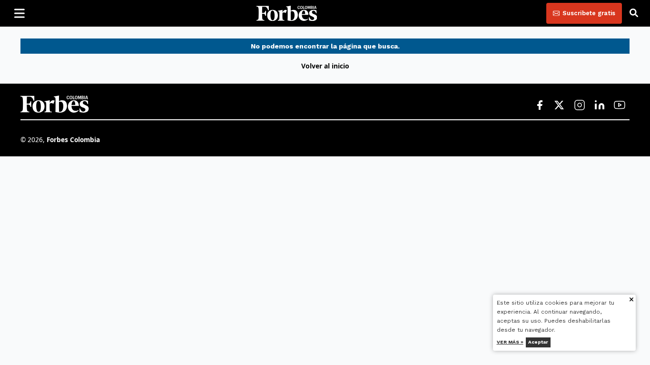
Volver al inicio (325, 65)
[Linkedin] (599, 105)
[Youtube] (619, 105)
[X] (559, 105)
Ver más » (510, 342)
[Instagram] (579, 105)
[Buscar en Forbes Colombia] (634, 13)
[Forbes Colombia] (286, 13)
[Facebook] (539, 105)
